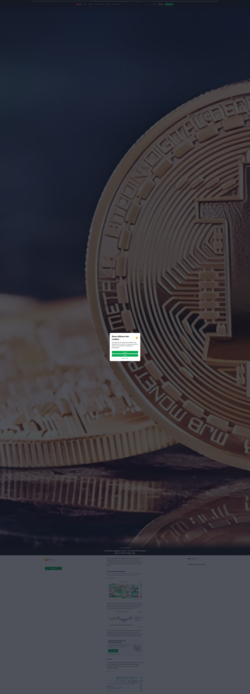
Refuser (125, 355)
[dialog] (125, 347)
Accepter (125, 352)
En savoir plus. (115, 347)
